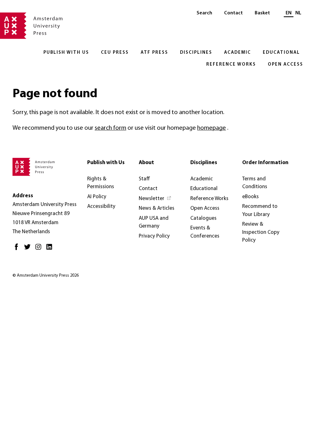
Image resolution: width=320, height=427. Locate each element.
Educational (281, 52)
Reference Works (231, 64)
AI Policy (96, 196)
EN (289, 13)
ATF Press (154, 52)
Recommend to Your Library (260, 210)
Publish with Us (66, 52)
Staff (144, 179)
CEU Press (115, 52)
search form (110, 128)
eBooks (250, 196)
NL (298, 13)
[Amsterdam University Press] (31, 26)
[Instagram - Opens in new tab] (39, 249)
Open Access (285, 64)
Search (204, 13)
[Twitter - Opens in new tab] (28, 249)
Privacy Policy (154, 236)
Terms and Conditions (254, 183)
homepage (211, 128)
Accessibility (101, 206)
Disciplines (196, 52)
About (146, 162)
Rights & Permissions (100, 183)
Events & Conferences (204, 232)
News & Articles (156, 208)
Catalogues (203, 218)
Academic (237, 52)
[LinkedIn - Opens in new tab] (50, 249)
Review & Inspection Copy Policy (260, 232)
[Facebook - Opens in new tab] (17, 249)
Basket (262, 13)
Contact (233, 13)
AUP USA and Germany (153, 222)
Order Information (265, 162)
